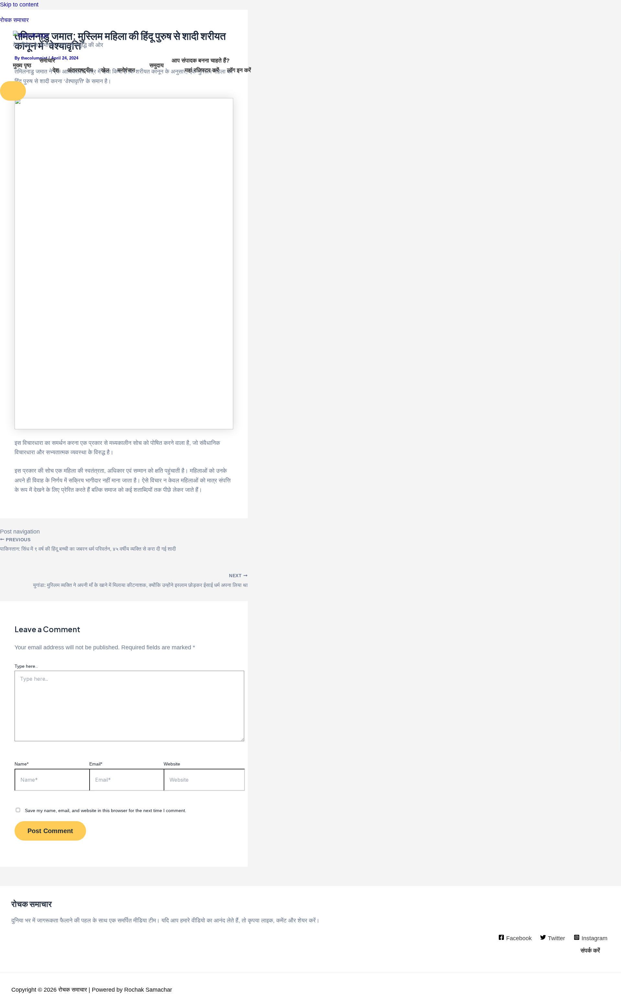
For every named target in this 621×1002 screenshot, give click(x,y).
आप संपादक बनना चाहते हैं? (201, 60)
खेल (105, 70)
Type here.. (26, 666)
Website (172, 763)
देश (55, 70)
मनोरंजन (126, 70)
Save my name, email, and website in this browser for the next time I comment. (105, 810)
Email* (95, 763)
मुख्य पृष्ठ (22, 65)
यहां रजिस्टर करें (202, 70)
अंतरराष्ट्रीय (80, 70)
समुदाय (156, 65)
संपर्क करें (590, 950)
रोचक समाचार (14, 20)
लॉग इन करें (239, 70)
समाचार (47, 60)
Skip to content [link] (19, 4)
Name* (21, 763)
